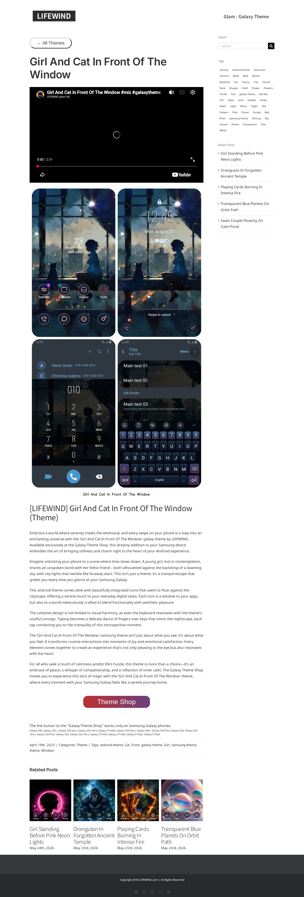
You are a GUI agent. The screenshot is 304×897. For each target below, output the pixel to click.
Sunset (223, 124)
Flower (256, 88)
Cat (127, 745)
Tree (263, 124)
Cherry (246, 82)
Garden (263, 94)
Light (233, 106)
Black (236, 75)
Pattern (224, 112)
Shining (256, 118)
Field (245, 88)
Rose (222, 118)
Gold (240, 100)
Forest (223, 94)
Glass (231, 100)
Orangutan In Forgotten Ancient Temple (94, 835)
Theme (82, 745)
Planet (245, 112)
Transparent (250, 124)
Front (135, 745)
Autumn (224, 75)
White (223, 130)
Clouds (266, 82)
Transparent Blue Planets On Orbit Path (181, 835)
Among (224, 69)
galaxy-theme (151, 745)
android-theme (111, 745)
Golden (251, 100)
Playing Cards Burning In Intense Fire (133, 835)
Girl (167, 745)
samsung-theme (183, 745)
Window (47, 750)
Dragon (233, 88)
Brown (256, 75)
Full (233, 94)
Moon (243, 106)
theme (34, 750)
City (256, 82)
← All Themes (51, 42)
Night (254, 106)
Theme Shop (116, 701)
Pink (234, 112)
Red (267, 112)
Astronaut (259, 69)
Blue (245, 75)
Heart (223, 106)
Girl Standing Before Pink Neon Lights (50, 835)
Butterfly (225, 82)
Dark (222, 88)
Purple (257, 112)
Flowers (268, 88)
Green (263, 100)
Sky (267, 118)
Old (264, 106)
